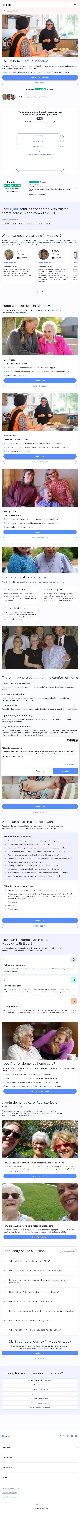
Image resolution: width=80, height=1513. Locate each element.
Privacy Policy (47, 754)
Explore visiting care (40, 537)
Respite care (38, 141)
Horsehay (6, 223)
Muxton (13, 223)
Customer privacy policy (11, 1488)
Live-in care (38, 136)
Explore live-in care (40, 386)
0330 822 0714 (40, 83)
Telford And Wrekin (10, 11)
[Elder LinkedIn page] (76, 1436)
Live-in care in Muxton (40, 1389)
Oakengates (31, 223)
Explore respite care (40, 462)
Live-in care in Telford (40, 1385)
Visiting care (38, 146)
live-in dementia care (47, 1113)
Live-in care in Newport (40, 1394)
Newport (21, 223)
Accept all (65, 771)
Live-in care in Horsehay (40, 1403)
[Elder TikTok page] (68, 1436)
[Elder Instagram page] (64, 1436)
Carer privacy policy (9, 1493)
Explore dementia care (40, 1091)
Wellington (48, 223)
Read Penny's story (40, 1237)
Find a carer (40, 380)
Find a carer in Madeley (40, 77)
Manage (38, 771)
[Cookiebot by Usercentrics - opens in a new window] (68, 740)
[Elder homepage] (6, 5)
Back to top (40, 1504)
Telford (40, 223)
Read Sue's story (40, 1176)
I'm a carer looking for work (40, 155)
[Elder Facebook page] (60, 1436)
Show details (69, 764)
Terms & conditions (9, 1497)
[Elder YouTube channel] (72, 1436)
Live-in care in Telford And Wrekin (40, 1380)
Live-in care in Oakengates (40, 1408)
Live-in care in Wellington (40, 1398)
